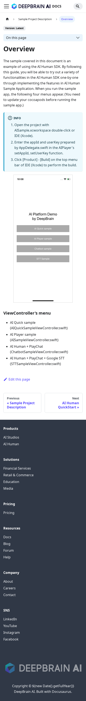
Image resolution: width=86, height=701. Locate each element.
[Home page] (7, 19)
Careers (9, 588)
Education (11, 481)
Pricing (8, 512)
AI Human (11, 444)
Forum (8, 550)
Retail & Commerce (18, 475)
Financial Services (17, 468)
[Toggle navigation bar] (6, 6)
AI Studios (11, 437)
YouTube (10, 626)
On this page (16, 37)
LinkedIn (10, 619)
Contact (9, 595)
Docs (7, 537)
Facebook (11, 639)
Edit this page (19, 379)
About (8, 581)
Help (7, 557)
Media (8, 488)
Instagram (11, 632)
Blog (6, 543)
